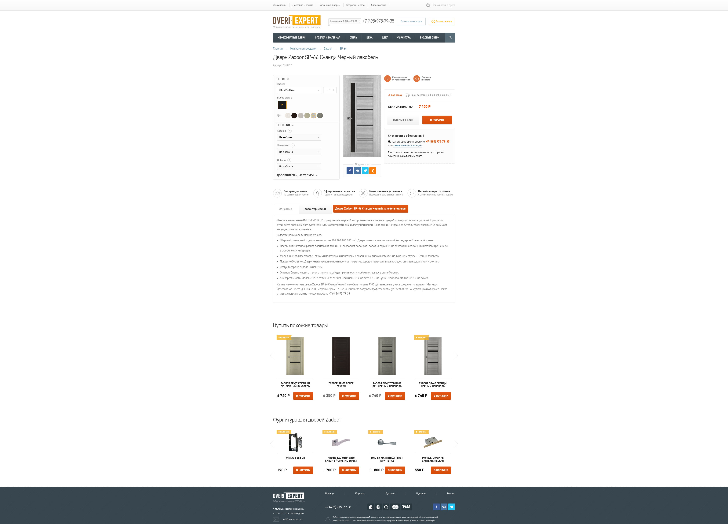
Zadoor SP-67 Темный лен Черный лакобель (387, 385)
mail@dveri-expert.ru (292, 519)
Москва (451, 493)
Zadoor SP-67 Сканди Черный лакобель (432, 385)
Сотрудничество (355, 5)
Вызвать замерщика (411, 21)
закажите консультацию (407, 145)
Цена (369, 37)
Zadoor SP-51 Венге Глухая (341, 385)
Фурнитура (404, 37)
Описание (285, 209)
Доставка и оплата (302, 5)
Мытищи (329, 493)
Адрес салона (378, 5)
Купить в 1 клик (403, 120)
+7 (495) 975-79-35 (378, 21)
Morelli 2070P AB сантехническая (433, 459)
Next (456, 355)
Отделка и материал (327, 37)
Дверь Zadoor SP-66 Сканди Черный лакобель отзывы (370, 208)
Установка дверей (330, 5)
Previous (271, 355)
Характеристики (315, 209)
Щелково (421, 493)
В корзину (437, 120)
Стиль (353, 37)
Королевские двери (289, 495)
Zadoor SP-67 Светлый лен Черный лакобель (295, 385)
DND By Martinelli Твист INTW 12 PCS (387, 459)
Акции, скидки (444, 21)
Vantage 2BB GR (295, 457)
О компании (279, 5)
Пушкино (390, 493)
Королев (359, 493)
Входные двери (429, 37)
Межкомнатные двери (292, 37)
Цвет (385, 37)
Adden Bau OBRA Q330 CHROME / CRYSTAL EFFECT (341, 459)
